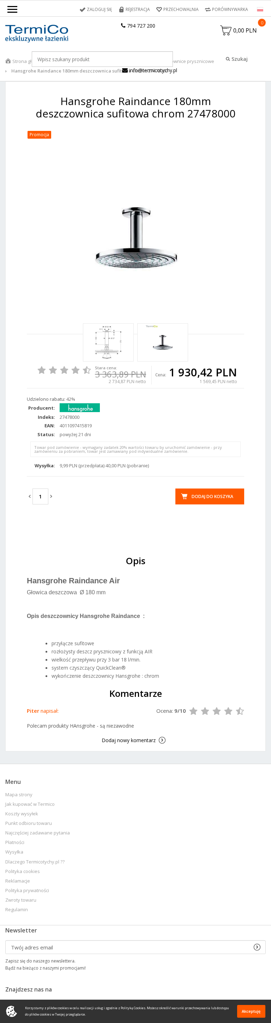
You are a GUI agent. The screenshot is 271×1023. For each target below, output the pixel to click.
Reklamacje (17, 881)
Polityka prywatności (27, 890)
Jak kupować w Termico (30, 804)
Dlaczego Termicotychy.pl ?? (35, 862)
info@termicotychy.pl (152, 70)
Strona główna (27, 61)
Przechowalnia (181, 9)
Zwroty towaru (20, 900)
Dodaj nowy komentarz (129, 740)
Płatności (14, 842)
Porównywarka (230, 9)
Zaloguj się (99, 9)
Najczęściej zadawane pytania (37, 833)
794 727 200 (140, 25)
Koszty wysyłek (21, 813)
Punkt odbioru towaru (28, 823)
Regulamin (16, 909)
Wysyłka (14, 852)
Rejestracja (138, 9)
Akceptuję (251, 1011)
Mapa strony (18, 794)
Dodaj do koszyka (212, 496)
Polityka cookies (22, 871)
